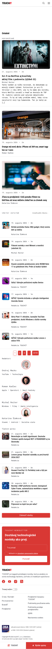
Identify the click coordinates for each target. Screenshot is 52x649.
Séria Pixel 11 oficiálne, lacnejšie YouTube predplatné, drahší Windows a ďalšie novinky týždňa (28, 319)
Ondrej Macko (9, 370)
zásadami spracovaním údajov (27, 553)
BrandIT (5, 605)
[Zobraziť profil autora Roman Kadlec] (26, 380)
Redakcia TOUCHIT (19, 287)
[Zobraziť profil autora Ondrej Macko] (26, 364)
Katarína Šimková (9, 203)
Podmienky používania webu (39, 603)
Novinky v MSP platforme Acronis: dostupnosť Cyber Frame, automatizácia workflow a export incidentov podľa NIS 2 (29, 488)
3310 (35, 353)
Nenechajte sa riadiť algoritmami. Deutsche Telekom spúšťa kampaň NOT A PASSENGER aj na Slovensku (30, 439)
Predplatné (6, 609)
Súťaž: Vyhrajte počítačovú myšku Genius (27, 282)
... (29, 353)
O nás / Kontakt (8, 597)
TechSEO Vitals (27, 639)
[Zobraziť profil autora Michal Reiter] (26, 396)
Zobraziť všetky (26, 515)
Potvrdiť (26, 559)
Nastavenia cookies (35, 618)
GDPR (30, 613)
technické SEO (8, 639)
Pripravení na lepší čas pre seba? (24, 504)
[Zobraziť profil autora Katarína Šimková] (26, 412)
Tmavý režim (7, 589)
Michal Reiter (8, 82)
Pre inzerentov (7, 601)
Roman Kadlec (8, 153)
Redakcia (15, 445)
